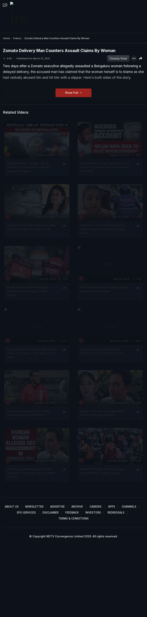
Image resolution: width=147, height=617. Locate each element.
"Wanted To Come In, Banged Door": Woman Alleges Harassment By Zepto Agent (103, 229)
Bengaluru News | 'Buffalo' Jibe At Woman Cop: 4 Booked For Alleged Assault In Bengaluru (28, 167)
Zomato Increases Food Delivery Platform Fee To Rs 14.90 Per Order (101, 351)
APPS (111, 506)
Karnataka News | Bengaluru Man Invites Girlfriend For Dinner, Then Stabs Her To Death (31, 353)
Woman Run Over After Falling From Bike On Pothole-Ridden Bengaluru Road (31, 227)
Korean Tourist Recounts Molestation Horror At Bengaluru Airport (102, 412)
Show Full (72, 92)
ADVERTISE (57, 506)
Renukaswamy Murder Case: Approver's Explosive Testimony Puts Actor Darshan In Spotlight (104, 167)
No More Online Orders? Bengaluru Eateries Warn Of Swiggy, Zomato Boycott (28, 291)
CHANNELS (129, 506)
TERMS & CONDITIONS (73, 518)
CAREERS (95, 506)
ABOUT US (12, 506)
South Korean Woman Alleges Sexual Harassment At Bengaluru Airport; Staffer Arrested (31, 473)
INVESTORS (93, 512)
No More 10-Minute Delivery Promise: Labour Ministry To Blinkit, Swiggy (102, 471)
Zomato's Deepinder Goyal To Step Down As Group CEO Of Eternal (28, 412)
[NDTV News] (18, 16)
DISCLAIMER (50, 512)
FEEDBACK (72, 512)
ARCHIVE (77, 506)
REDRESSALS (116, 512)
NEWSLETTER (34, 506)
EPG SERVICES (26, 512)
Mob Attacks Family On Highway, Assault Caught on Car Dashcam (104, 289)
